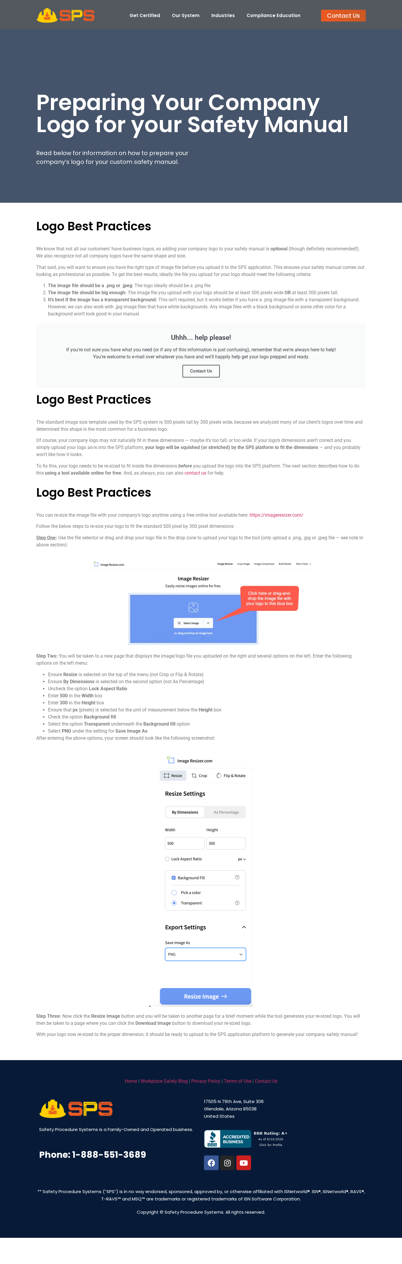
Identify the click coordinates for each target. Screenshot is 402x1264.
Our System (186, 15)
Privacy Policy (205, 1081)
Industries (223, 15)
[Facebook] (211, 1162)
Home (131, 1081)
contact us (195, 473)
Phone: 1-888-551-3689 (92, 1154)
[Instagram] (227, 1162)
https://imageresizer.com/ (276, 515)
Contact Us (201, 371)
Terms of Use (237, 1081)
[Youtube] (243, 1162)
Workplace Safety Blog (164, 1081)
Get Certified (144, 15)
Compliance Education (273, 15)
